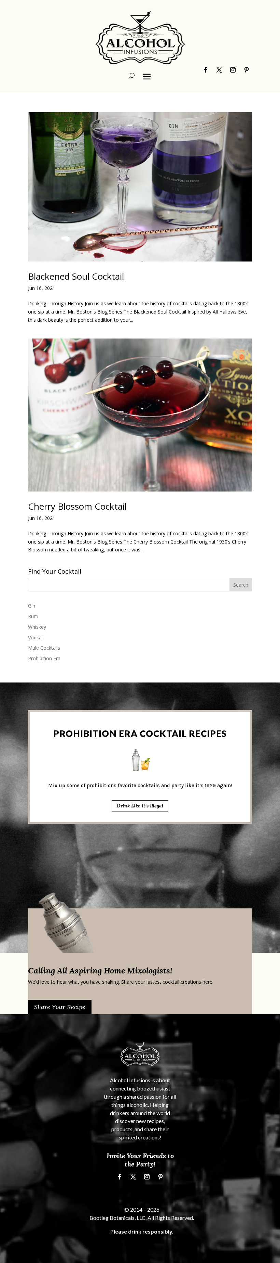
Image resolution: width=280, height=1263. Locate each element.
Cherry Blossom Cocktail (77, 506)
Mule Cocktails (44, 648)
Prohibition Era (44, 658)
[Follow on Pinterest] (160, 1176)
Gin (31, 605)
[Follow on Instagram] (146, 1176)
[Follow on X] (133, 1176)
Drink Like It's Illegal (140, 806)
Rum (33, 616)
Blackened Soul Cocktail (76, 276)
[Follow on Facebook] (119, 1176)
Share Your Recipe (59, 1007)
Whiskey (37, 627)
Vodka (35, 637)
